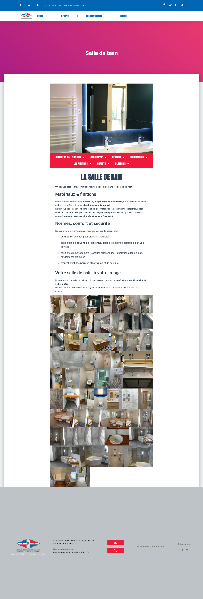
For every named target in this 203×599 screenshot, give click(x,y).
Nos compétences (94, 16)
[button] (164, 4)
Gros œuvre (96, 157)
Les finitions (81, 163)
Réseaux (116, 157)
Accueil (40, 16)
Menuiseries (137, 157)
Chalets (101, 163)
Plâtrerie (120, 163)
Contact (123, 16)
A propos (65, 16)
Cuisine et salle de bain (68, 157)
